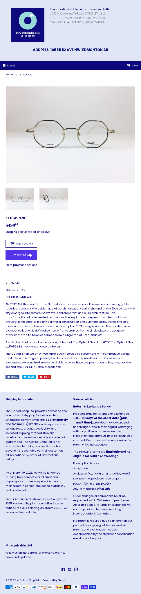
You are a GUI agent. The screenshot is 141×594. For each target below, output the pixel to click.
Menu (11, 65)
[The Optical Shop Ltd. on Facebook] (63, 570)
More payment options (21, 265)
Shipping (11, 232)
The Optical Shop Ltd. (27, 580)
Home (9, 74)
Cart (134, 65)
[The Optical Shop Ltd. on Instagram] (76, 570)
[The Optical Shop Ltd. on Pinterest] (70, 570)
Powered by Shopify (55, 580)
